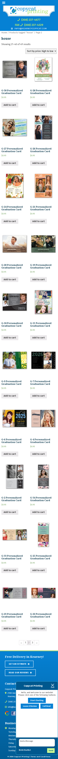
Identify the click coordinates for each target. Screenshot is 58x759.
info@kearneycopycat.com (30, 28)
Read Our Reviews (19, 672)
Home (4, 32)
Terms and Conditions (41, 757)
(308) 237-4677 (31, 19)
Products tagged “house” (21, 32)
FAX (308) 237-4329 (29, 25)
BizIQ (21, 750)
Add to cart (10, 105)
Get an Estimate (17, 664)
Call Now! (47, 706)
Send (51, 750)
